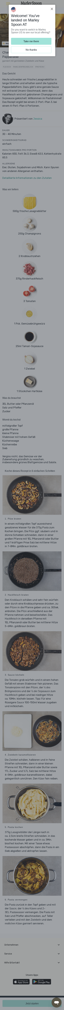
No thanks (31, 49)
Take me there (31, 41)
